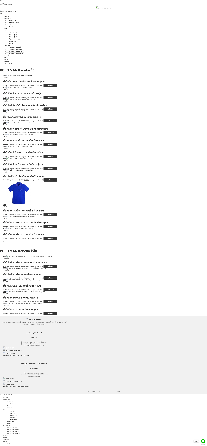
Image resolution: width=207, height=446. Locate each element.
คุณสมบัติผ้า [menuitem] (6, 400)
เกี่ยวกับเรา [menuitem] (6, 440)
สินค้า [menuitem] (4, 410)
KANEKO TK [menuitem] (9, 402)
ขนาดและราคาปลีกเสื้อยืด (16, 53)
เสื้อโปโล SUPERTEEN (6, 4)
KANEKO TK (12, 20)
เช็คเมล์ (11, 63)
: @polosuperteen (11, 353)
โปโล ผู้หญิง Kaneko (14, 35)
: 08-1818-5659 (10, 379)
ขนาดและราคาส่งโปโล (15, 47)
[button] (103, 13)
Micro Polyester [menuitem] (11, 404)
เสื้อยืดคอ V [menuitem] (9, 424)
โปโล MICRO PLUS (14, 39)
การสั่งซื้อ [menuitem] (5, 436)
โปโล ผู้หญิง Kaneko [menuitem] (11, 416)
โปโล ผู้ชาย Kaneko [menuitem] (11, 412)
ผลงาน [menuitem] (5, 437)
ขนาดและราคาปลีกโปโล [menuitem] (13, 429)
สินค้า (5, 28)
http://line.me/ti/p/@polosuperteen (20, 355)
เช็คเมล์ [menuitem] (8, 444)
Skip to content (4, 1)
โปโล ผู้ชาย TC (13, 33)
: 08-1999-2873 (10, 348)
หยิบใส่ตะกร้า (50, 85)
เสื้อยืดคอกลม (12, 41)
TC (10, 24)
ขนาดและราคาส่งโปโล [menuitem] (12, 428)
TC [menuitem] (7, 406)
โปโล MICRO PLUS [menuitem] (11, 420)
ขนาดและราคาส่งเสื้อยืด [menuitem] (12, 432)
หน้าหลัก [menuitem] (5, 398)
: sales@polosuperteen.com (14, 350)
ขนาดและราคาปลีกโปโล (15, 49)
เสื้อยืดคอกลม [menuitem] (10, 422)
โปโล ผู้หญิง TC (13, 37)
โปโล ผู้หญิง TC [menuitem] (10, 418)
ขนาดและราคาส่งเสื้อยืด (15, 51)
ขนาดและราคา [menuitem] (7, 426)
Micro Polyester (14, 22)
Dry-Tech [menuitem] (9, 408)
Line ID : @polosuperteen (104, 8)
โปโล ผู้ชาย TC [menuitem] (10, 414)
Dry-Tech (12, 27)
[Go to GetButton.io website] (203, 444)
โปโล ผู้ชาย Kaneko (14, 30)
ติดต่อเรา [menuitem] (5, 442)
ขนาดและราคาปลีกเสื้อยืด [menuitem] (13, 434)
